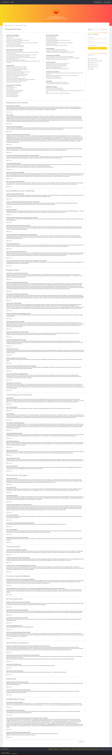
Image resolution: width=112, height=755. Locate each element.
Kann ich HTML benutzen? (11, 87)
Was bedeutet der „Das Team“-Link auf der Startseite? (56, 45)
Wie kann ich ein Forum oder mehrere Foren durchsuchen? (57, 63)
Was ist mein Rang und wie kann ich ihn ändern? (16, 59)
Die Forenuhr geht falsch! (11, 53)
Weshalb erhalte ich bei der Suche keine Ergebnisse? (56, 64)
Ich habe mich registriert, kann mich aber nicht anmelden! (17, 40)
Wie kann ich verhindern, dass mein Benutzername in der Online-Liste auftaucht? (22, 52)
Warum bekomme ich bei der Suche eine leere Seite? (56, 66)
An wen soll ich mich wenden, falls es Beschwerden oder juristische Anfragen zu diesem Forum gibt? (65, 91)
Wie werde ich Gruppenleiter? (52, 41)
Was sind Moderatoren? (51, 37)
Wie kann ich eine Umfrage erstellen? (13, 70)
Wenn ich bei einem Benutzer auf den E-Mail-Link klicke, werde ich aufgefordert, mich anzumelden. (23, 62)
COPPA (71, 135)
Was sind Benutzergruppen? (51, 39)
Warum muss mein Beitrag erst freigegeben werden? (16, 80)
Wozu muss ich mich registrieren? (13, 36)
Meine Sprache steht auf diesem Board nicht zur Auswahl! (17, 56)
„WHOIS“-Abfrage (21, 720)
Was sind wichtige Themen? (11, 94)
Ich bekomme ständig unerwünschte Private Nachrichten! (57, 51)
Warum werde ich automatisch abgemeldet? (15, 45)
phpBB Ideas (62, 711)
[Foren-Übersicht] (56, 11)
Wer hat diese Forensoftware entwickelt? (54, 88)
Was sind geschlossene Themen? (13, 95)
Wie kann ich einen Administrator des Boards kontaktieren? (58, 93)
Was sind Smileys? (10, 89)
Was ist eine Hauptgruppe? (51, 44)
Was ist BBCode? (9, 86)
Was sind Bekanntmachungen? (12, 92)
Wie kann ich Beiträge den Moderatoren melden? (16, 78)
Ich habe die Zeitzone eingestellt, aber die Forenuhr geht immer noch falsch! (21, 54)
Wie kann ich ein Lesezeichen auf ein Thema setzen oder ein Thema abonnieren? (62, 75)
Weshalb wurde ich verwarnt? (12, 77)
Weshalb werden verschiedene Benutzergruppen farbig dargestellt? (59, 42)
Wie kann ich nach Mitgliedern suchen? (54, 67)
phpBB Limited (9, 229)
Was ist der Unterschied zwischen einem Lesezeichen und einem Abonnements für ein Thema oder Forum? (64, 73)
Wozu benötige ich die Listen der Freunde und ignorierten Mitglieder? (59, 56)
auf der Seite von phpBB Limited (49, 704)
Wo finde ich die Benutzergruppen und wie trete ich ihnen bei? (58, 40)
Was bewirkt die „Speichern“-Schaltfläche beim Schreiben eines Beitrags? (20, 79)
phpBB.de (18, 229)
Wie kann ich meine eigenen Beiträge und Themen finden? (57, 68)
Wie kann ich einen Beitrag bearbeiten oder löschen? (16, 68)
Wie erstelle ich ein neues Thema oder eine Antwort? (16, 66)
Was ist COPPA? (9, 37)
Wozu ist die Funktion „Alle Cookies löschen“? (15, 46)
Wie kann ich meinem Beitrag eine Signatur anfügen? (16, 69)
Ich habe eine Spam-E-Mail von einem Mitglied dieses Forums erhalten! (60, 52)
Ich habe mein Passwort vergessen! (13, 44)
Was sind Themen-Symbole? (12, 96)
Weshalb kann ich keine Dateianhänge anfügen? (15, 75)
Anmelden (90, 34)
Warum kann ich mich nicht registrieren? (14, 39)
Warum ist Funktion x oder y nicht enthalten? (55, 89)
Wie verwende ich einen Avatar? (12, 58)
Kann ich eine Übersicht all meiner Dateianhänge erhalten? (57, 83)
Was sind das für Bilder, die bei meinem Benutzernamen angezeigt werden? (21, 57)
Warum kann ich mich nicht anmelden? (14, 41)
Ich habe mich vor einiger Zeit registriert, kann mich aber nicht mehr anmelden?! (22, 42)
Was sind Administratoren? (51, 36)
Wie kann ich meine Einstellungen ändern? (14, 51)
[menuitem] (12, 2)
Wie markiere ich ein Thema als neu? (13, 82)
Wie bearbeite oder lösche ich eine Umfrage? (15, 73)
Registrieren (95, 34)
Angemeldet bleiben (93, 45)
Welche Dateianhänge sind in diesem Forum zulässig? (56, 82)
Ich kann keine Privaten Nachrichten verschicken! (56, 49)
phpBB (7, 752)
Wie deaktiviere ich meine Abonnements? (54, 78)
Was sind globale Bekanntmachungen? (14, 91)
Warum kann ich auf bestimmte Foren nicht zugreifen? (17, 74)
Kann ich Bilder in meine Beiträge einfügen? (15, 90)
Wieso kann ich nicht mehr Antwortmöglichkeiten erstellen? (18, 71)
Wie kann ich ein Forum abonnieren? (53, 76)
